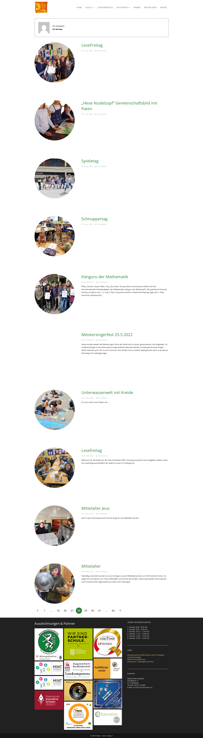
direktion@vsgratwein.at (142, 687)
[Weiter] (120, 611)
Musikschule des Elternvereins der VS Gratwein (146, 655)
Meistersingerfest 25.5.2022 (107, 334)
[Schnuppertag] (55, 236)
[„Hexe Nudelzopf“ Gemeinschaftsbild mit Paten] (55, 120)
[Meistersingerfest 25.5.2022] (55, 352)
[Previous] (38, 611)
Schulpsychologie (134, 657)
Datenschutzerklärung (136, 659)
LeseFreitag (92, 45)
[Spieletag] (55, 178)
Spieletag (89, 161)
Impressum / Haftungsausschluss (140, 661)
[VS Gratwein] (41, 7)
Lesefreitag (91, 450)
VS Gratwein (102, 51)
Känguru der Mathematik (104, 276)
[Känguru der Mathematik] (55, 294)
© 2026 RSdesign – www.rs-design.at (101, 736)
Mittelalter (91, 566)
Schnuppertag (94, 218)
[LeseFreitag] (55, 62)
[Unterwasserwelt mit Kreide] (55, 410)
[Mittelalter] (55, 583)
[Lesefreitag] (55, 468)
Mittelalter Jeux (95, 508)
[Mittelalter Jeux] (55, 525)
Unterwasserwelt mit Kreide (107, 392)
